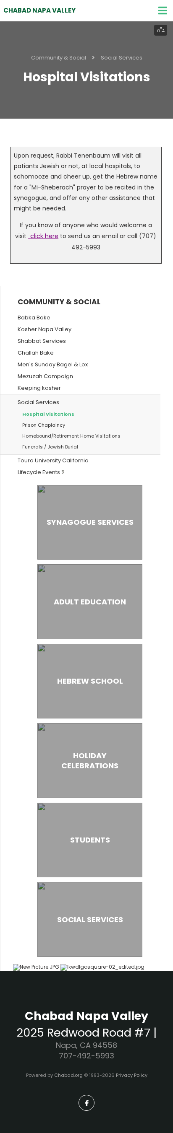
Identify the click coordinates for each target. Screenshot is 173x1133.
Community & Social (58, 58)
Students (90, 840)
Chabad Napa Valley (39, 10)
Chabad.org (68, 1075)
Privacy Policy (131, 1075)
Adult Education (90, 601)
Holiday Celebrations (89, 760)
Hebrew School (90, 681)
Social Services (121, 58)
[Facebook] (86, 1103)
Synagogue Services (90, 522)
